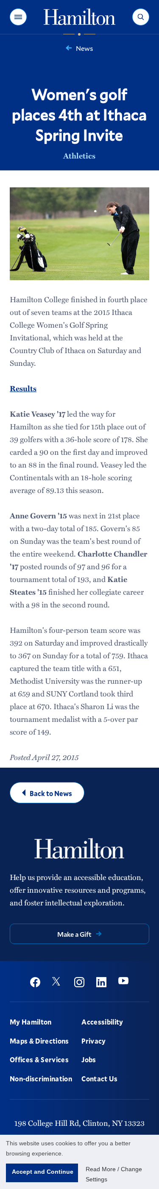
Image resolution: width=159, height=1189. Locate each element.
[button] (18, 17)
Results (23, 388)
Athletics (79, 155)
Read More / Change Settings (114, 1174)
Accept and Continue (42, 1171)
